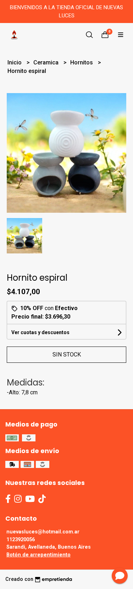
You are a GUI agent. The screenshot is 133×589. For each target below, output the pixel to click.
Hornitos (82, 62)
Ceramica (46, 62)
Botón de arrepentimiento (38, 555)
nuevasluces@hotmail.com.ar (42, 532)
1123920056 (20, 540)
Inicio (15, 62)
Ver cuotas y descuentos (40, 332)
